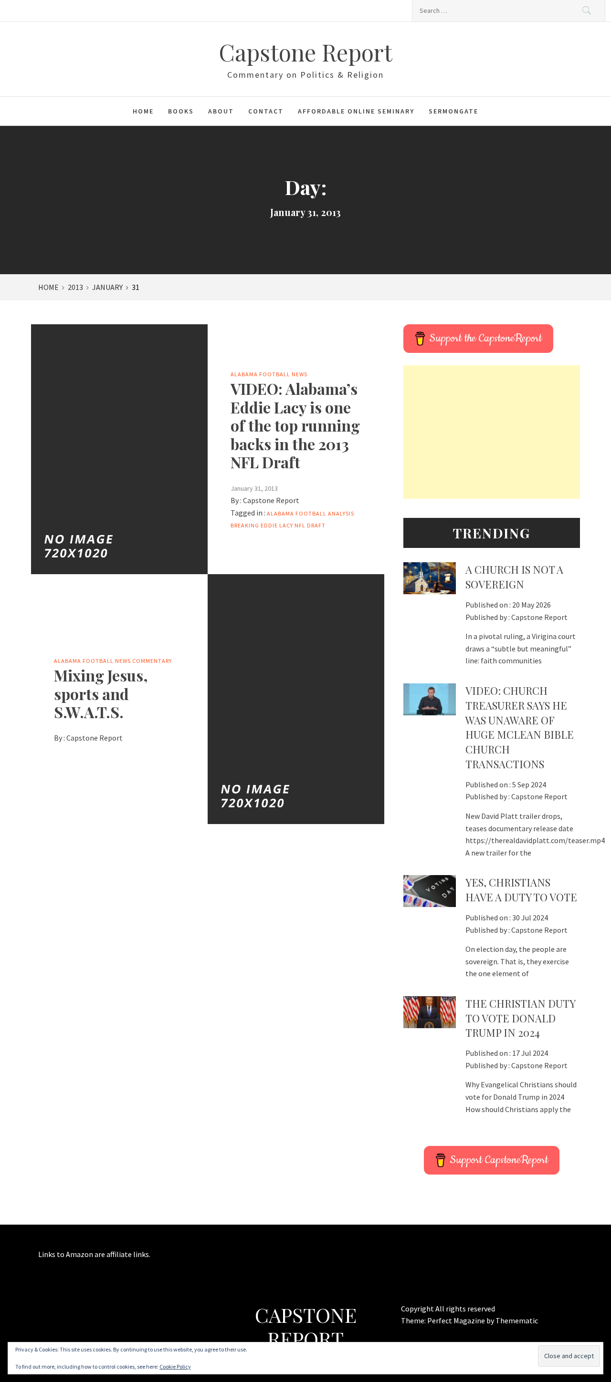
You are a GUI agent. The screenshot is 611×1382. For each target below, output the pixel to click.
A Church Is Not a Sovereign (514, 576)
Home (143, 111)
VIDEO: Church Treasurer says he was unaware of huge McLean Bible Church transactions (519, 727)
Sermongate (453, 111)
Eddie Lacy (277, 525)
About (221, 111)
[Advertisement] (491, 432)
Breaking (245, 525)
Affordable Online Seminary (356, 111)
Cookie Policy (175, 1366)
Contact (266, 111)
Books (181, 111)
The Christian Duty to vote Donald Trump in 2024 (520, 1018)
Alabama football (297, 513)
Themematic (516, 1320)
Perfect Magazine (456, 1320)
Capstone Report (305, 52)
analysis (341, 513)
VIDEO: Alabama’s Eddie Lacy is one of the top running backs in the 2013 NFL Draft (295, 425)
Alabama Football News (269, 374)
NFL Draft (310, 525)
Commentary (152, 660)
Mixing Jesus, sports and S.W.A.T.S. (101, 693)
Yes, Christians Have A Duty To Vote (521, 889)
